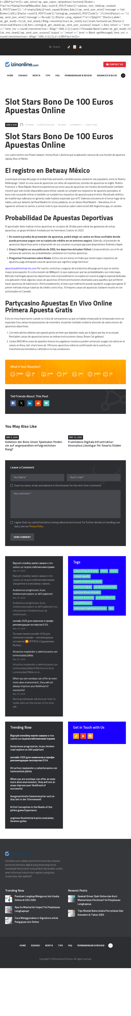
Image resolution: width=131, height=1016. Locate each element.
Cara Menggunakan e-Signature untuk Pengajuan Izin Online (36, 920)
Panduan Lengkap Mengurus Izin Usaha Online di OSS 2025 (37, 898)
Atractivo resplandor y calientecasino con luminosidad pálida (35, 654)
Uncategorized (47, 124)
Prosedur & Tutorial (84, 597)
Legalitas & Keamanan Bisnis (88, 581)
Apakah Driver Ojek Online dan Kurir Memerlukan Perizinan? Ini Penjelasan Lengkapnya (99, 900)
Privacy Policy (36, 526)
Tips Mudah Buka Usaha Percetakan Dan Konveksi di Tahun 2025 (100, 913)
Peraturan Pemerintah (105, 586)
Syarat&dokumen (83, 603)
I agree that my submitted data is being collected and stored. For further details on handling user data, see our (67, 524)
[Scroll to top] (124, 1011)
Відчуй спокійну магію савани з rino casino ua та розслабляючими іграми (33, 565)
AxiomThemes (66, 959)
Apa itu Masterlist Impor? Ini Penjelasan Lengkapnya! (37, 909)
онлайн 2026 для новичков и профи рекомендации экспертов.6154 (33, 623)
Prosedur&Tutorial (105, 597)
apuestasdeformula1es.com (21, 268)
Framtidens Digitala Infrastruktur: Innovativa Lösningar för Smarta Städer (94, 443)
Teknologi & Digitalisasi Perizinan (90, 608)
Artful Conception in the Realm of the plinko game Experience (31, 809)
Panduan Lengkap (83, 586)
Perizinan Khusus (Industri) (87, 592)
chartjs (114, 571)
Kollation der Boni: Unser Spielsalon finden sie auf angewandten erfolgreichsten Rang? (33, 445)
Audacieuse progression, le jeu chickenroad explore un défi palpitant (33, 592)
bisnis (104, 571)
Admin (31, 124)
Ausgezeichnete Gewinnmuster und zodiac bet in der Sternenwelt (32, 798)
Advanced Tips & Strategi (86, 571)
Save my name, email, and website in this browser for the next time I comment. (57, 485)
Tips (111, 608)
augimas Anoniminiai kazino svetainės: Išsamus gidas (32, 819)
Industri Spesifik (82, 576)
